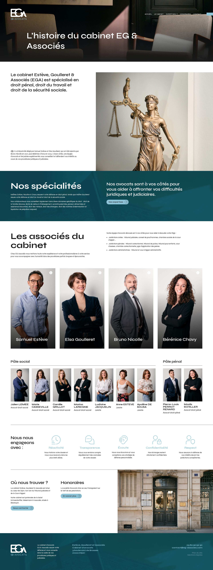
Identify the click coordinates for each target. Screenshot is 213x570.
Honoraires (185, 14)
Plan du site (197, 553)
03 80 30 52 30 (194, 545)
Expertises (171, 14)
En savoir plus (69, 496)
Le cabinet (159, 14)
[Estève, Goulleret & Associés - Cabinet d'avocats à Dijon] (19, 14)
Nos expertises (116, 202)
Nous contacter (20, 508)
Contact (197, 14)
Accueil (148, 14)
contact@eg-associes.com (187, 547)
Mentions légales (194, 555)
